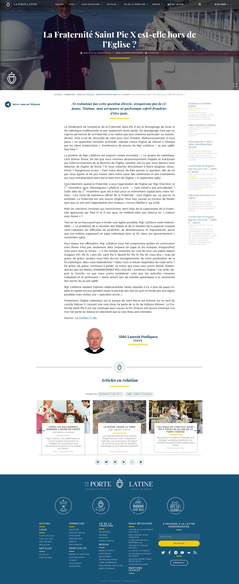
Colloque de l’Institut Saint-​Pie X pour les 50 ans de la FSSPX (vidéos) (176, 429)
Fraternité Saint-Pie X (110, 394)
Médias (156, 4)
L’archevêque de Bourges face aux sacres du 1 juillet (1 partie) (202, 219)
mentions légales (135, 569)
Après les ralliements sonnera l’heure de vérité (63, 428)
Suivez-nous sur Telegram (26, 104)
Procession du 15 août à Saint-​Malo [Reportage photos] (200, 144)
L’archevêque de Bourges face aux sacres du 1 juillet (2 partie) (202, 168)
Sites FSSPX (220, 4)
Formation (69, 95)
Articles (112, 4)
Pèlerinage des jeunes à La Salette (201, 196)
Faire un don (177, 4)
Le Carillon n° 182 (86, 317)
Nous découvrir (91, 4)
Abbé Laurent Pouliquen (129, 53)
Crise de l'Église (85, 95)
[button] (200, 4)
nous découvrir (140, 523)
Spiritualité (78, 548)
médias (104, 544)
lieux (43, 529)
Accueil (59, 4)
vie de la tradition (106, 524)
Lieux (72, 4)
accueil (58, 95)
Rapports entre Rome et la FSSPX (113, 95)
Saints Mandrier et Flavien (202, 125)
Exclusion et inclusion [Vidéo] (199, 104)
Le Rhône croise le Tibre (119, 427)
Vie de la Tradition (134, 4)
